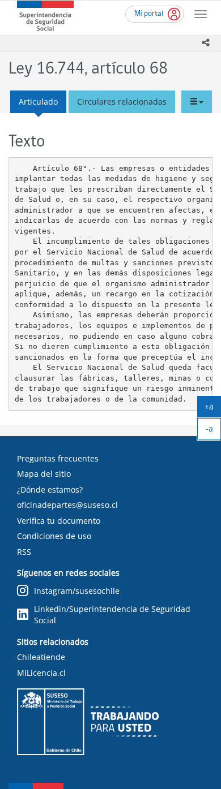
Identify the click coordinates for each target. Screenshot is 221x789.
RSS (24, 551)
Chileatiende (41, 657)
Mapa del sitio (44, 473)
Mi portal (149, 14)
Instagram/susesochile (77, 590)
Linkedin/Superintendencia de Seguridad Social (112, 614)
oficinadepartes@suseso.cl (67, 504)
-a (213, 430)
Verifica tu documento (58, 520)
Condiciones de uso (54, 536)
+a (213, 408)
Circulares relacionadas (122, 101)
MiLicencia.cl (41, 672)
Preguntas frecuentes (58, 458)
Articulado (38, 101)
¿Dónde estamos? (50, 489)
